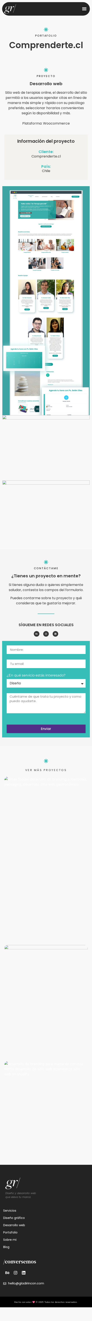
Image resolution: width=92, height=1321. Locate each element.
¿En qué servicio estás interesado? (36, 675)
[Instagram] (46, 634)
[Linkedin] (55, 634)
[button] (84, 8)
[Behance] (36, 634)
